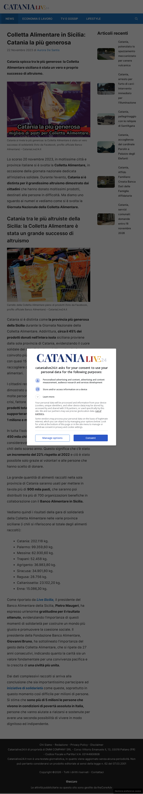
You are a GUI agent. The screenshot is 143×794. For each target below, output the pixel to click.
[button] (71, 396)
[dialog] (71, 397)
